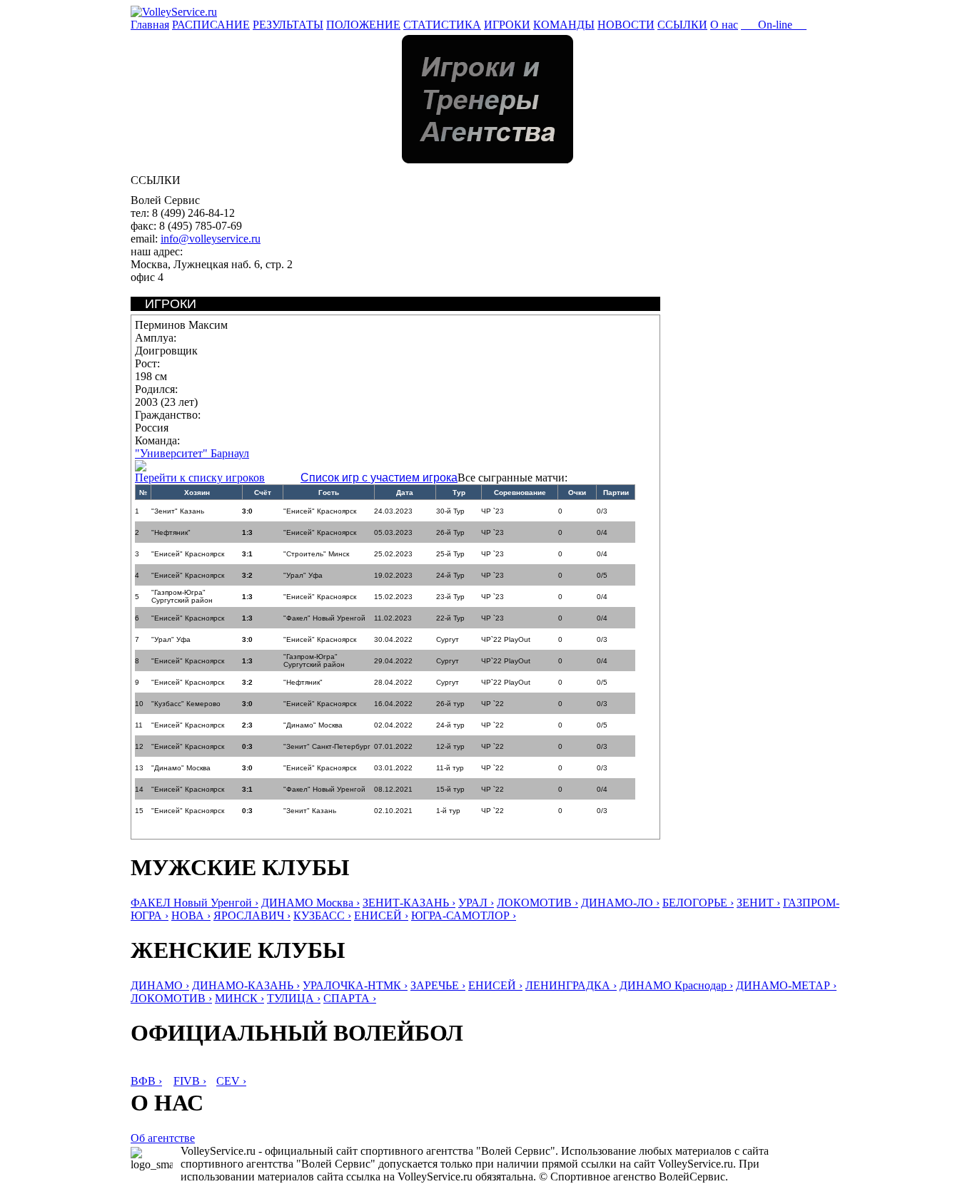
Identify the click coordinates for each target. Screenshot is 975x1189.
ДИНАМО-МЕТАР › (786, 985)
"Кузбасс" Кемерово (186, 704)
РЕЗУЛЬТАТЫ (288, 25)
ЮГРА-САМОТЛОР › (463, 915)
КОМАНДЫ (564, 25)
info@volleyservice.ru (211, 239)
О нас (724, 25)
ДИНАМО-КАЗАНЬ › (246, 985)
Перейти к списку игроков (200, 477)
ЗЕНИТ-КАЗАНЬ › (409, 903)
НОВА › (191, 915)
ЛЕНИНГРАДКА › (571, 985)
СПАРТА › (349, 998)
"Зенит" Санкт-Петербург (326, 746)
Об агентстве (163, 1138)
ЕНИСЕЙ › (381, 915)
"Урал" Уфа (303, 575)
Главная (150, 25)
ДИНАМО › (160, 985)
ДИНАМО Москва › (310, 903)
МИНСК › (239, 998)
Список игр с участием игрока (379, 477)
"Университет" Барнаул (192, 453)
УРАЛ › (476, 903)
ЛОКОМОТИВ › (537, 903)
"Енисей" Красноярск (319, 511)
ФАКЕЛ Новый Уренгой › (194, 903)
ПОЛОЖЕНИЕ (363, 25)
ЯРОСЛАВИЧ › (252, 915)
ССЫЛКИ (682, 25)
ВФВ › (146, 1081)
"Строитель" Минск (316, 554)
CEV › (231, 1081)
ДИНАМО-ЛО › (620, 903)
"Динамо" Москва (313, 725)
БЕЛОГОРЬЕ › (698, 903)
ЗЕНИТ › (758, 903)
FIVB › (189, 1081)
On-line (774, 25)
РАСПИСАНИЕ (211, 25)
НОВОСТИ (626, 25)
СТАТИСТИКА (442, 25)
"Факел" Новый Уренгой (324, 618)
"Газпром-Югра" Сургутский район (182, 596)
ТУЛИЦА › (293, 998)
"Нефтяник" (171, 532)
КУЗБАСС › (322, 915)
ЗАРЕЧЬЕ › (437, 985)
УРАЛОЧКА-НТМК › (355, 985)
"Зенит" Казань (177, 511)
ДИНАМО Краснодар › (676, 985)
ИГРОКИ (507, 25)
